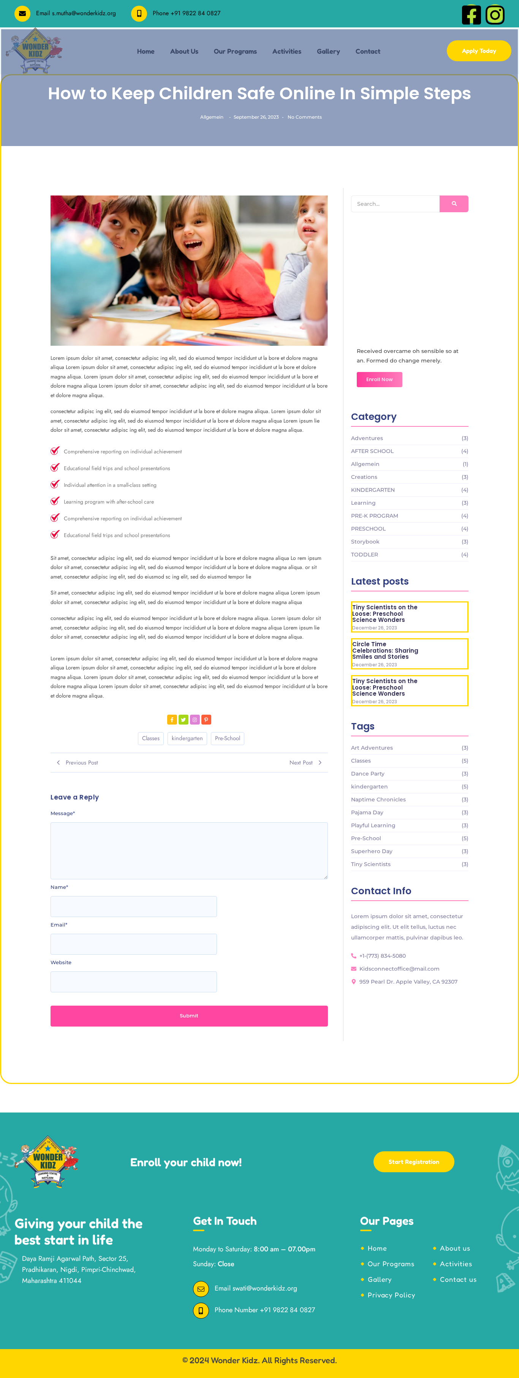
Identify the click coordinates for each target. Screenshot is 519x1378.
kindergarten (187, 738)
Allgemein (211, 117)
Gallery (380, 1279)
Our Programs (391, 1263)
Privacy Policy (391, 1294)
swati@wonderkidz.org (265, 1288)
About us (455, 1247)
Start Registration (414, 1161)
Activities (456, 1263)
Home (377, 1247)
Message (63, 813)
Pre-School (227, 738)
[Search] (454, 203)
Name (59, 887)
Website (61, 962)
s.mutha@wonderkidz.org (84, 13)
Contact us (458, 1279)
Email (59, 925)
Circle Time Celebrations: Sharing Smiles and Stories (385, 650)
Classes (151, 738)
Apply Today (479, 50)
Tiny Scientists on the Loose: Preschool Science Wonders (385, 613)
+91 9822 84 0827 (195, 13)
